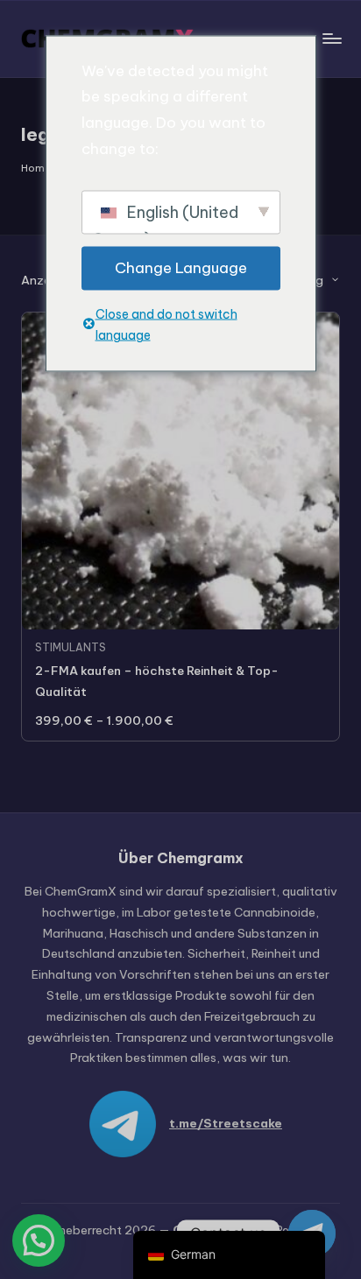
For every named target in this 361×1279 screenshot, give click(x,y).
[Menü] (331, 38)
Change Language (181, 267)
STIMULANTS (70, 647)
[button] (38, 1240)
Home (36, 168)
